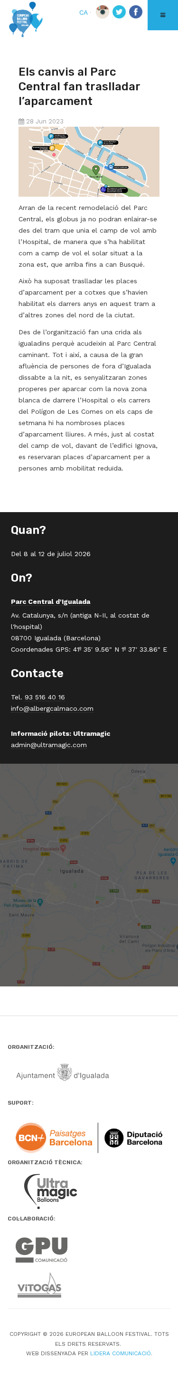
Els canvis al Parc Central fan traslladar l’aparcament (79, 86)
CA (84, 12)
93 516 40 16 (45, 697)
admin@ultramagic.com (49, 745)
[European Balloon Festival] (26, 20)
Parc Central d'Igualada (50, 601)
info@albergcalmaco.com (52, 708)
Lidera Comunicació (120, 1353)
